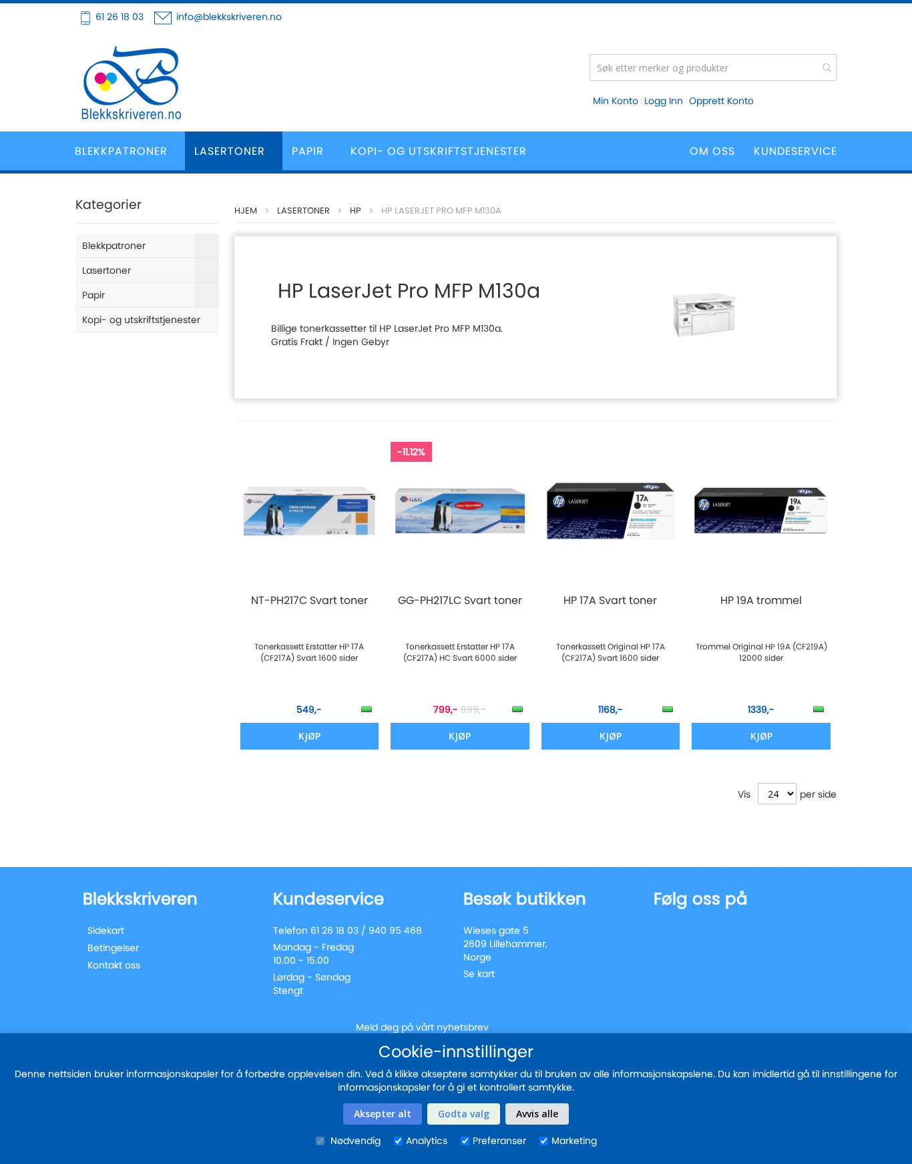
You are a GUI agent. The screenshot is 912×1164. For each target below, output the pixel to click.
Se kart (479, 973)
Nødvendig (354, 1140)
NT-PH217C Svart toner (309, 600)
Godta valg (463, 1113)
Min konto (615, 100)
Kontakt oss (113, 965)
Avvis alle (537, 1113)
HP (355, 210)
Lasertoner (303, 210)
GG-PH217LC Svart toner (460, 600)
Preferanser (499, 1140)
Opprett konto (721, 100)
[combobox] (713, 67)
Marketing (574, 1140)
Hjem (245, 210)
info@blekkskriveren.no (229, 16)
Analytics (426, 1140)
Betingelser (113, 947)
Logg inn (663, 100)
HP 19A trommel (761, 600)
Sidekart (105, 930)
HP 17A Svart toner (610, 600)
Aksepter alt (382, 1113)
